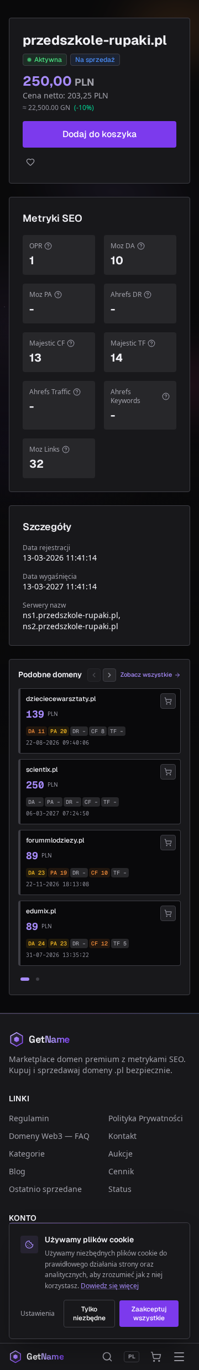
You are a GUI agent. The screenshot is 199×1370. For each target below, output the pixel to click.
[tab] (25, 979)
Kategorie (27, 1153)
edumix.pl (41, 911)
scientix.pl (41, 769)
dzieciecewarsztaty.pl (61, 698)
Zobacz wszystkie (146, 674)
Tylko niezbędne (89, 1313)
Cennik (121, 1171)
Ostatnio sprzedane (45, 1189)
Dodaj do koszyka (99, 134)
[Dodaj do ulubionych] (99, 162)
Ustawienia (37, 1313)
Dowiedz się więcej (110, 1285)
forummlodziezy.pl (55, 840)
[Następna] (109, 675)
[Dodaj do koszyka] (168, 701)
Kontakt (122, 1136)
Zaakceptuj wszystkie (149, 1313)
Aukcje (120, 1153)
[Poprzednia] (94, 675)
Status (120, 1189)
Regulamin (29, 1118)
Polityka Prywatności (145, 1118)
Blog (17, 1171)
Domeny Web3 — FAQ (49, 1136)
